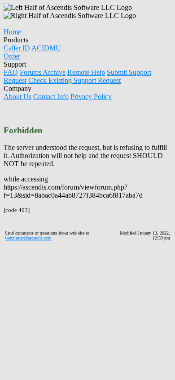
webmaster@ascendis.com (28, 237)
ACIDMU (46, 48)
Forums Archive (43, 72)
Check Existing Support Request (74, 80)
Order (12, 56)
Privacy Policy (91, 96)
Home (12, 32)
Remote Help (86, 72)
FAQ (11, 72)
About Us (17, 96)
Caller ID (17, 48)
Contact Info (51, 96)
